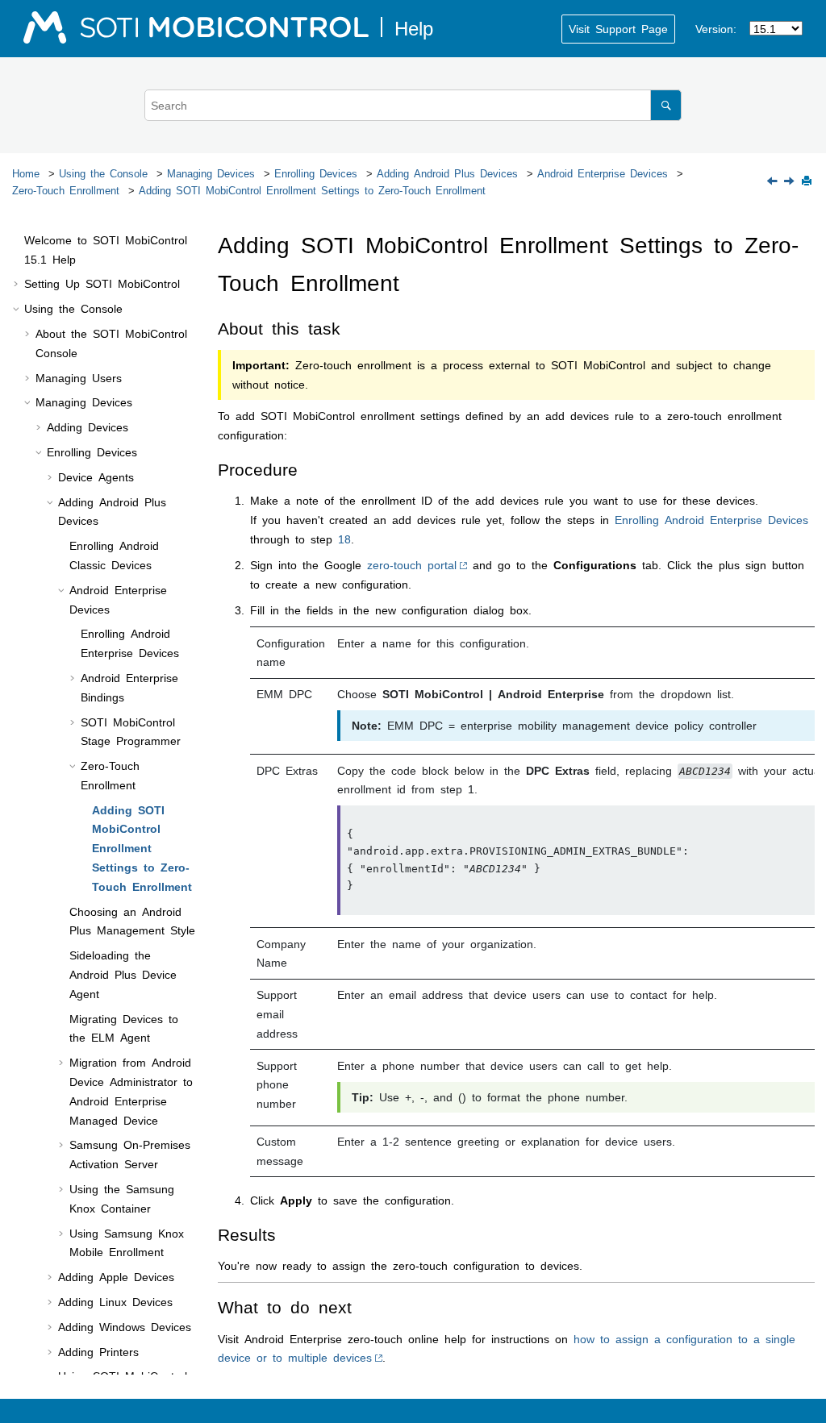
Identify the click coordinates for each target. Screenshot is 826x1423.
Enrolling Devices (315, 173)
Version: (715, 28)
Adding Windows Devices (124, 1326)
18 (344, 538)
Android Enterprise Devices (602, 173)
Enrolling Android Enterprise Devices (711, 519)
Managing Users (78, 377)
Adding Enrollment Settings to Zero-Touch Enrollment (312, 190)
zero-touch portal (412, 564)
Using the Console (103, 173)
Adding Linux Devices (115, 1301)
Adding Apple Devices (116, 1276)
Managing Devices (211, 173)
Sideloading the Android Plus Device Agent (123, 974)
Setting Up (102, 283)
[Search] (666, 105)
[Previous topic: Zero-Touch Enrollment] (773, 181)
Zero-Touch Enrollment (65, 190)
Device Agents (96, 476)
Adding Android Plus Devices (447, 173)
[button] (17, 240)
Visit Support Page (618, 28)
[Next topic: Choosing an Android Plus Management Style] (790, 181)
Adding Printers (98, 1351)
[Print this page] (808, 182)
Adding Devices (87, 426)
